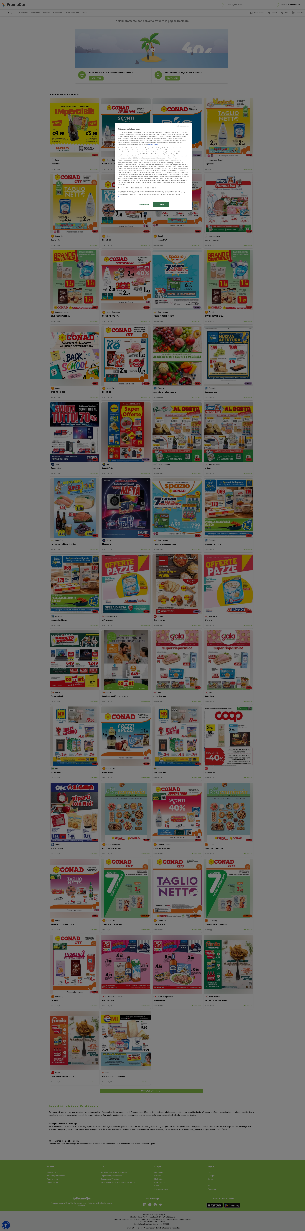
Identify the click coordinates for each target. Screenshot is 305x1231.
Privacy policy (153, 144)
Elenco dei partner (124, 197)
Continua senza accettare (183, 126)
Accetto (161, 204)
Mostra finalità (144, 204)
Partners (180, 156)
